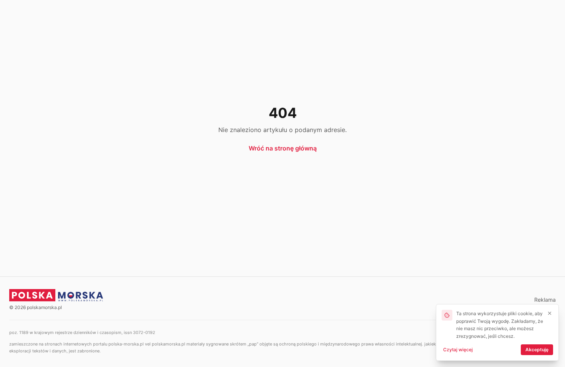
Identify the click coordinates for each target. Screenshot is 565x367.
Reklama (545, 299)
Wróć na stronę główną (283, 148)
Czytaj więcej (458, 349)
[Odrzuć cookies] (549, 313)
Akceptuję (536, 349)
